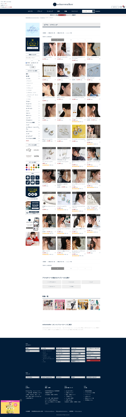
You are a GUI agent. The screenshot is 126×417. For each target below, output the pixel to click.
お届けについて (69, 392)
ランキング (50, 11)
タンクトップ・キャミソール (32, 95)
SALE (27, 140)
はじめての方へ (69, 390)
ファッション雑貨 (30, 122)
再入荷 (27, 76)
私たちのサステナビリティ (62, 411)
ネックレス (72, 282)
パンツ (27, 110)
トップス (28, 78)
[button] (85, 39)
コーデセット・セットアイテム (32, 128)
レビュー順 (69, 33)
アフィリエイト (78, 411)
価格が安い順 (51, 33)
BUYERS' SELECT (92, 377)
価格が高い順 (60, 33)
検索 (93, 11)
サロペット (28, 115)
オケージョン (29, 131)
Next (99, 305)
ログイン (115, 7)
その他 (71, 286)
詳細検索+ (97, 11)
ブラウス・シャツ (31, 92)
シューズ (28, 117)
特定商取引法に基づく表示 (37, 411)
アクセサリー (42, 17)
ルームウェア (29, 136)
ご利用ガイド (52, 401)
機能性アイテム (76, 361)
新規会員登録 (88, 390)
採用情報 (71, 411)
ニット (29, 85)
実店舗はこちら (89, 400)
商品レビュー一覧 (89, 398)
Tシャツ (29, 80)
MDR (73, 377)
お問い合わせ (69, 400)
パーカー (29, 90)
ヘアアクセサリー (52, 282)
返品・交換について (70, 394)
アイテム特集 (75, 358)
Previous (43, 304)
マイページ (88, 394)
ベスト (29, 99)
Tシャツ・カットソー (47, 350)
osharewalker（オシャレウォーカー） (32, 17)
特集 (66, 11)
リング (91, 282)
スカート (28, 113)
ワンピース (28, 103)
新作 (59, 11)
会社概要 (28, 411)
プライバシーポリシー (49, 411)
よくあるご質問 (69, 398)
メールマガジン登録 (90, 392)
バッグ (27, 124)
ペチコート (28, 106)
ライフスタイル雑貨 (31, 138)
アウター (28, 101)
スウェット (30, 88)
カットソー (30, 83)
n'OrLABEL (29, 377)
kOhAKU (59, 377)
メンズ (27, 133)
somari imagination (47, 377)
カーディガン (29, 108)
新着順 (44, 33)
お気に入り (88, 396)
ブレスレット (52, 286)
